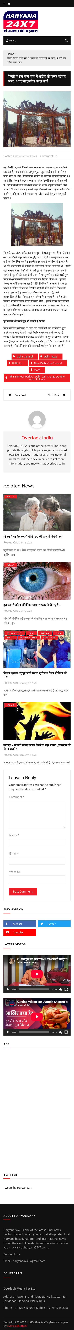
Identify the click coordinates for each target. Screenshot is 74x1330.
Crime (32, 633)
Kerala (10, 496)
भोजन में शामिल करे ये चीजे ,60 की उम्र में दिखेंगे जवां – (34, 537)
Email (14, 853)
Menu (12, 40)
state (37, 370)
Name (14, 835)
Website (14, 872)
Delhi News (50, 356)
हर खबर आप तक (49, 637)
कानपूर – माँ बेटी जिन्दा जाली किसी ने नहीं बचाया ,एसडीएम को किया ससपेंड (37, 747)
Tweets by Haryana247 (18, 1188)
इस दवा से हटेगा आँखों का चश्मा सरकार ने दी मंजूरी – (32, 605)
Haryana (44, 633)
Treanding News (28, 637)
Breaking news (15, 633)
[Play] (8, 989)
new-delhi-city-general (48, 363)
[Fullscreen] (66, 989)
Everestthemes (17, 1326)
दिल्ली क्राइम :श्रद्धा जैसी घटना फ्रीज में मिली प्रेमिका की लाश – (35, 675)
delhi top (17, 363)
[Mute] (60, 989)
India (58, 633)
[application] (37, 974)
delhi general (25, 356)
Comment (16, 797)
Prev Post (20, 395)
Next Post (54, 395)
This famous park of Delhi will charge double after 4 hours (37, 378)
